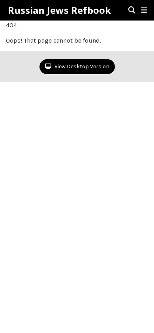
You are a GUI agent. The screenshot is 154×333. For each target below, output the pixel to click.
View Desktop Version (81, 66)
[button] (144, 10)
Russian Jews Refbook (59, 10)
